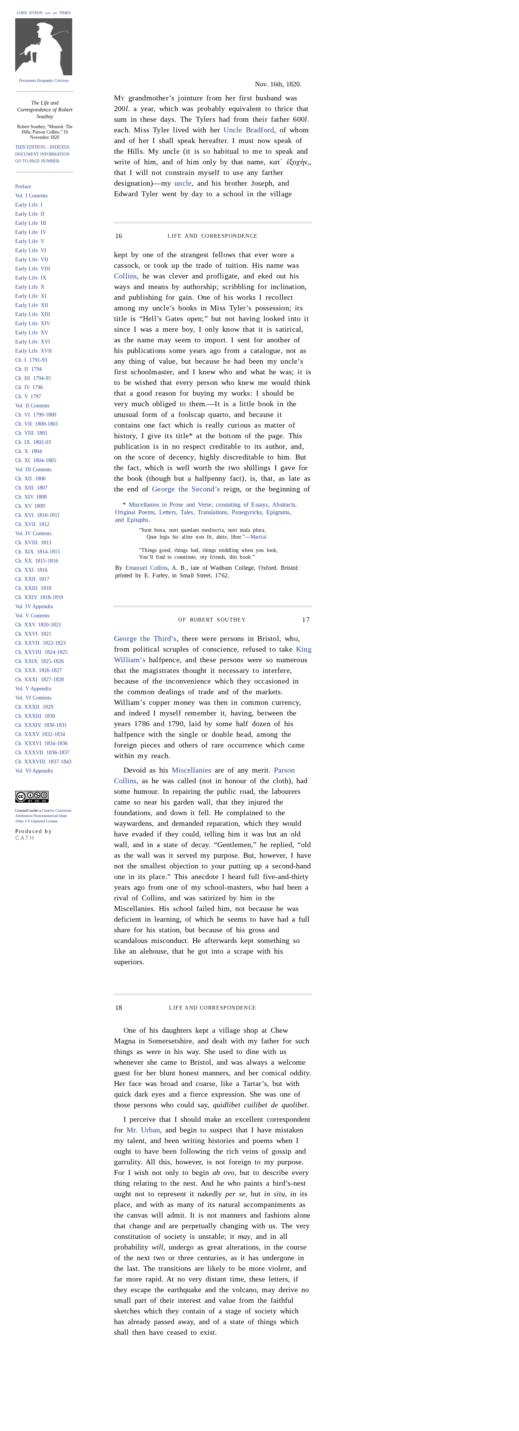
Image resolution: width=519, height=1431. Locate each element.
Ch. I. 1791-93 (31, 360)
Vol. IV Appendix (34, 606)
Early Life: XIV (32, 323)
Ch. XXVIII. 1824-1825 (41, 652)
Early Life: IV (30, 232)
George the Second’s (186, 489)
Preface (23, 186)
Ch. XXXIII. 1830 (35, 716)
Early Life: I (29, 205)
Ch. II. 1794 (28, 369)
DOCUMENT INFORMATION (42, 154)
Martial (258, 537)
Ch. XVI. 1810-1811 (37, 515)
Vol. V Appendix (33, 689)
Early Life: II (29, 214)
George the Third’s (145, 638)
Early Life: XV (31, 332)
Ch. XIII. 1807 (31, 488)
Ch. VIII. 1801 (31, 433)
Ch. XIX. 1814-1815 (37, 552)
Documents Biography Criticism (44, 80)
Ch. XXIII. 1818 (33, 588)
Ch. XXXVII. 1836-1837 (42, 752)
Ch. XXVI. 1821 (33, 634)
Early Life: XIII (32, 314)
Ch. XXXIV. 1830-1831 (41, 725)
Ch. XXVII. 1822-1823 (40, 643)
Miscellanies (191, 770)
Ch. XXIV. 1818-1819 (39, 597)
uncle (182, 183)
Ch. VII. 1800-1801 (36, 424)
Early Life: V (29, 241)
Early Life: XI (30, 296)
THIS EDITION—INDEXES (42, 147)
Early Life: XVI (32, 342)
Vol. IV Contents (33, 533)
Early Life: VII (31, 259)
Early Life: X (29, 287)
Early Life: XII (31, 305)
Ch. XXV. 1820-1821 (38, 625)
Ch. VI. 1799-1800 (35, 415)
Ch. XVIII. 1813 (33, 542)
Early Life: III (30, 223)
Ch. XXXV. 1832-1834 (40, 734)
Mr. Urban (143, 1130)
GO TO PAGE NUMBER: (37, 161)
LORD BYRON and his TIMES (44, 13)
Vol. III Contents (33, 469)
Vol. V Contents (32, 616)
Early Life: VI (30, 250)
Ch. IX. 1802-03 (33, 442)
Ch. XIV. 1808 (31, 497)
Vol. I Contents (31, 196)
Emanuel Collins (146, 567)
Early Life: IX (30, 278)
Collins (125, 276)
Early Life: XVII (33, 351)
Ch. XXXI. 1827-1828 (39, 679)
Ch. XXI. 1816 (31, 570)
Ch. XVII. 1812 (32, 524)
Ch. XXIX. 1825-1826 (39, 661)
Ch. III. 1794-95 (33, 378)
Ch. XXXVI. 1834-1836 (41, 743)
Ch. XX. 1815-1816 (36, 561)
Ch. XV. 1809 (30, 506)
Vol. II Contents (32, 406)
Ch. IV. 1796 (29, 387)
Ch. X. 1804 (28, 451)
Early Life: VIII (32, 269)
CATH (25, 838)
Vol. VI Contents (33, 698)
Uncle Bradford (248, 130)
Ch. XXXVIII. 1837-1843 (43, 762)
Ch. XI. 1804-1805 (35, 460)
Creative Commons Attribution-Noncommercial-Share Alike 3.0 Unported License (43, 815)
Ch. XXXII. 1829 (34, 707)
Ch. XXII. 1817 (32, 579)
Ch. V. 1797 (28, 396)
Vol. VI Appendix (34, 771)
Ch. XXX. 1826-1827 (38, 670)
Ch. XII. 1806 (30, 479)
